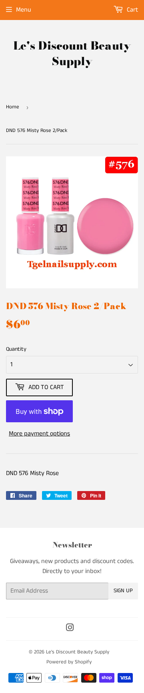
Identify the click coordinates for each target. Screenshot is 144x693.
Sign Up (123, 591)
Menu (23, 9)
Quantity (16, 349)
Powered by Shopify (69, 662)
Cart (131, 9)
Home (12, 107)
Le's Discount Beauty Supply (72, 53)
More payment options (39, 433)
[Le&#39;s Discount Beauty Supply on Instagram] (70, 628)
